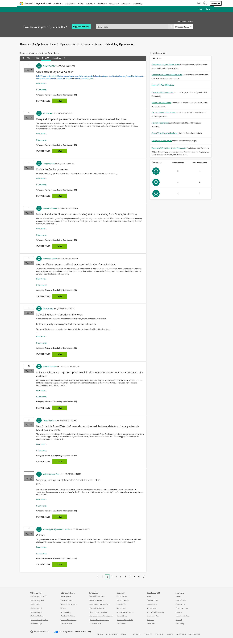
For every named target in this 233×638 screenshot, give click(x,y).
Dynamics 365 (43, 3)
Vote (27, 70)
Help (200, 9)
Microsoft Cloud (122, 596)
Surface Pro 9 (35, 604)
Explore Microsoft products (39, 620)
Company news (180, 604)
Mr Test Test (48, 113)
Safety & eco (159, 634)
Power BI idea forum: (160, 123)
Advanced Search (185, 21)
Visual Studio (151, 624)
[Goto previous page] (97, 576)
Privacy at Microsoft (182, 608)
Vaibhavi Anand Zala (51, 474)
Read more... (41, 83)
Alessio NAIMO (49, 66)
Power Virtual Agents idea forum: (165, 133)
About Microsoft (181, 600)
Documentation (152, 604)
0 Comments (41, 89)
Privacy (123, 634)
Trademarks (148, 634)
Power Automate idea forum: (163, 113)
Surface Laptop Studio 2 (38, 596)
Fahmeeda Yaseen (50, 208)
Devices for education (96, 600)
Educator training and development (101, 616)
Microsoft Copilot (36, 612)
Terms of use (137, 634)
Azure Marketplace (153, 616)
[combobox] (144, 25)
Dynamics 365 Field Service (75, 44)
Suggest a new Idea (81, 26)
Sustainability (180, 624)
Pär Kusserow (48, 308)
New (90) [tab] (46, 58)
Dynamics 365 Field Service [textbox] (182, 27)
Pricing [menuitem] (80, 3)
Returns (63, 608)
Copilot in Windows (37, 616)
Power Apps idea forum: (161, 102)
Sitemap (100, 634)
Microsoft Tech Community (155, 612)
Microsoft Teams (122, 616)
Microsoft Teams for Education (99, 604)
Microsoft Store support (68, 604)
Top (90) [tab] (26, 58)
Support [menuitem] (125, 3)
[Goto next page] (143, 576)
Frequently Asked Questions (163, 85)
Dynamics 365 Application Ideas (38, 44)
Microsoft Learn (152, 608)
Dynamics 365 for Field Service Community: (169, 148)
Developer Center (152, 600)
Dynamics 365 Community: (162, 92)
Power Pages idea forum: (162, 140)
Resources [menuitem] (113, 3)
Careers (178, 596)
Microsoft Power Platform (125, 612)
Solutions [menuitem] (69, 3)
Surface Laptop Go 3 (37, 600)
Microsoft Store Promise (68, 620)
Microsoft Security (122, 600)
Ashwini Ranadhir (50, 366)
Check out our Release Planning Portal (167, 74)
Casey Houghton (49, 420)
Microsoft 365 (121, 608)
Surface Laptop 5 (36, 608)
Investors (179, 612)
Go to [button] (208, 9)
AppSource (150, 620)
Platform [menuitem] (101, 3)
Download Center (66, 600)
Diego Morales (49, 163)
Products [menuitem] (57, 3)
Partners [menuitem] (89, 3)
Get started (215, 3)
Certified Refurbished (68, 616)
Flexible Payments (66, 624)
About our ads (181, 634)
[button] (202, 3)
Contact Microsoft (112, 634)
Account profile (66, 596)
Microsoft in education (97, 596)
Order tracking (65, 612)
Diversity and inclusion (183, 616)
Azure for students (95, 624)
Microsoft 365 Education (97, 608)
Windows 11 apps (36, 624)
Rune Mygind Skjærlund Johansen (56, 529)
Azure (149, 596)
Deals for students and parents (99, 620)
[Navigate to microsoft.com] (26, 3)
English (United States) (41, 631)
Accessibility (179, 620)
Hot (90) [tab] (36, 58)
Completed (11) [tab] (58, 58)
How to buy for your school (98, 612)
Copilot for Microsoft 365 (125, 620)
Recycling (170, 634)
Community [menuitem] (137, 3)
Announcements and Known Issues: (166, 64)
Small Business (121, 624)
